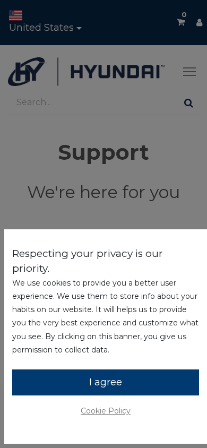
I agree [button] (105, 382)
